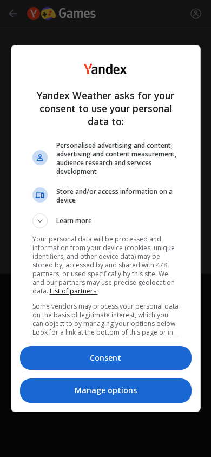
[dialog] (106, 228)
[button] (105, 220)
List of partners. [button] (74, 291)
